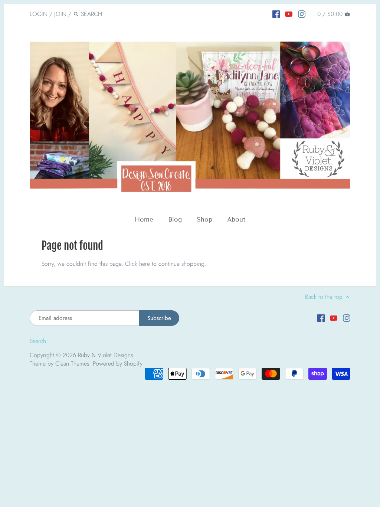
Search (38, 341)
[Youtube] (288, 14)
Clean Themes (72, 363)
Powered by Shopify (117, 363)
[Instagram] (301, 14)
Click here (137, 263)
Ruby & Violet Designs (105, 355)
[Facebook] (276, 14)
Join (60, 14)
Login (39, 14)
